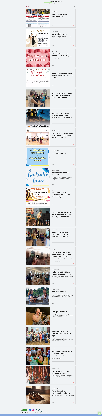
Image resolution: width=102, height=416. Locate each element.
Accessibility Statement (73, 415)
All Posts (28, 6)
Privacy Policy (67, 415)
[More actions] (73, 11)
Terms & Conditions (60, 415)
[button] (74, 6)
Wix (40, 415)
